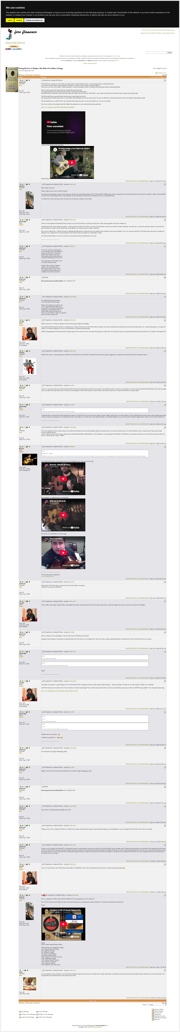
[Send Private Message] (25, 80)
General (36, 75)
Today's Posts (144, 33)
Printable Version (162, 73)
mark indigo (73, 296)
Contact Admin (165, 33)
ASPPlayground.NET (96, 1027)
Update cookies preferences (90, 63)
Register (169, 30)
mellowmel (72, 184)
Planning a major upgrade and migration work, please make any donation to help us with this (15, 43)
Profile (153, 33)
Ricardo (71, 582)
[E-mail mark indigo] (22, 219)
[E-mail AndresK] (22, 184)
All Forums (22, 75)
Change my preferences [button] (34, 20)
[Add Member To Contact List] (27, 80)
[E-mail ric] (22, 427)
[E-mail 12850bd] (22, 350)
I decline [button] (19, 20)
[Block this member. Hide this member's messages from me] (29, 80)
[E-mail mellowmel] (22, 80)
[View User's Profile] (20, 80)
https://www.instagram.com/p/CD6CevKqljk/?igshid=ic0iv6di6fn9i (57, 107)
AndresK (71, 246)
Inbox (149, 33)
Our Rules (158, 33)
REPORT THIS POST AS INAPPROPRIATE (137, 181)
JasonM (72, 385)
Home (164, 30)
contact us (117, 60)
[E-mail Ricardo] (22, 446)
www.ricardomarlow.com (47, 576)
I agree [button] (10, 20)
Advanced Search (157, 30)
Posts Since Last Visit (147, 30)
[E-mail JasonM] (22, 320)
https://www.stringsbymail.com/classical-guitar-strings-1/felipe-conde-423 (59, 691)
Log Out (172, 33)
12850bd (72, 446)
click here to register (116, 56)
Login (173, 30)
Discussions (29, 75)
